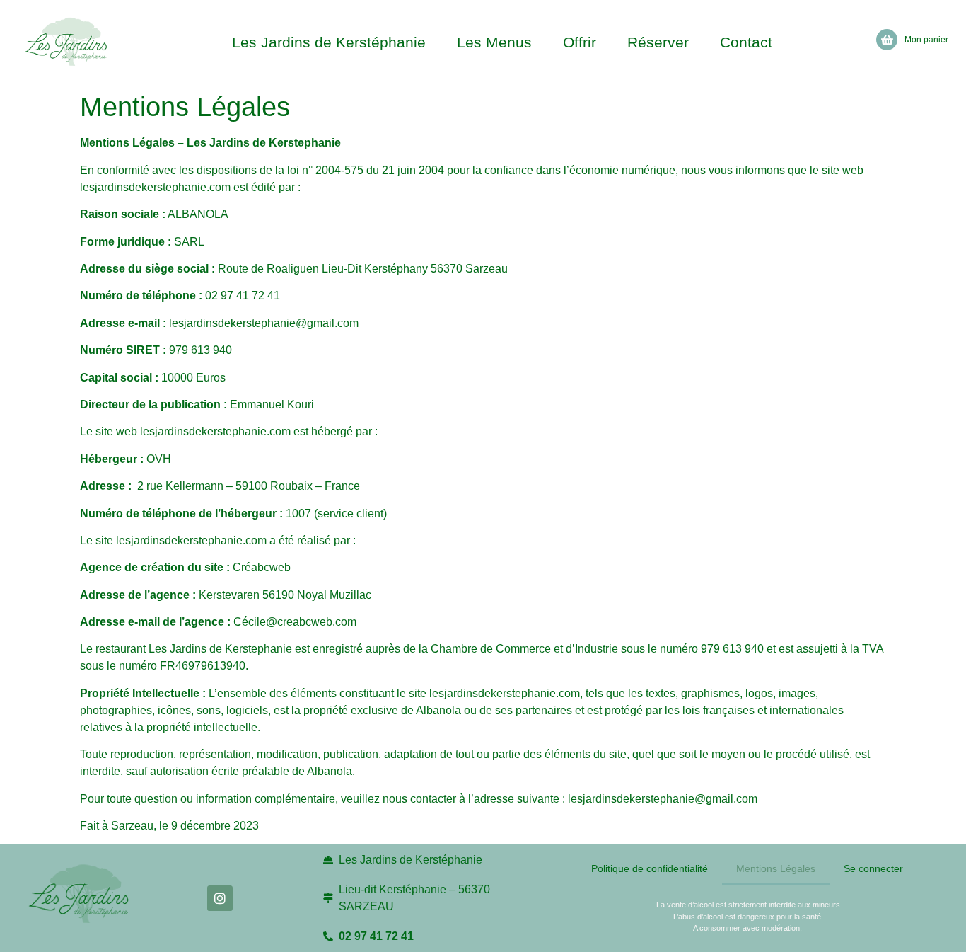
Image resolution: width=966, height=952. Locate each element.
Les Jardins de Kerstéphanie (329, 42)
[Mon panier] (886, 39)
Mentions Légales (775, 868)
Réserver (658, 42)
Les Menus (494, 42)
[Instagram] (220, 898)
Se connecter (873, 868)
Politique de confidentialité (649, 868)
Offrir (579, 42)
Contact (746, 42)
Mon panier (926, 40)
